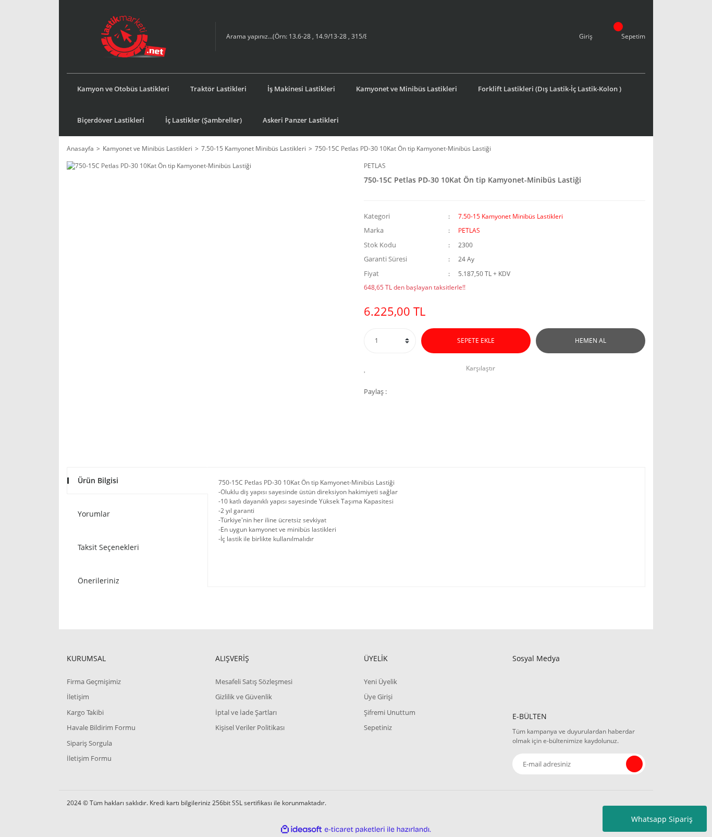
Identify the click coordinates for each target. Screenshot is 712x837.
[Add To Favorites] (368, 368)
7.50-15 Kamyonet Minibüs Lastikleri (510, 216)
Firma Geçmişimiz (94, 681)
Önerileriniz (98, 580)
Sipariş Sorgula (89, 743)
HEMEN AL (590, 340)
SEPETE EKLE (476, 340)
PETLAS (375, 165)
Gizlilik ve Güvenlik (243, 696)
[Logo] (133, 36)
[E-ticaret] (354, 829)
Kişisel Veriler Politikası (250, 727)
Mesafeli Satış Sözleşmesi (253, 681)
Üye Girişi (378, 696)
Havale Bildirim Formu (101, 727)
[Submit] (634, 764)
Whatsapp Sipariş (662, 819)
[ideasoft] (301, 829)
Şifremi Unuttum (389, 712)
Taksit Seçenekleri (108, 547)
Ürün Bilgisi (98, 480)
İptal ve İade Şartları (246, 712)
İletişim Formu (89, 758)
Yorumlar (94, 514)
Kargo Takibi (85, 712)
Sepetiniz (378, 727)
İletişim (78, 696)
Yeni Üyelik (380, 681)
